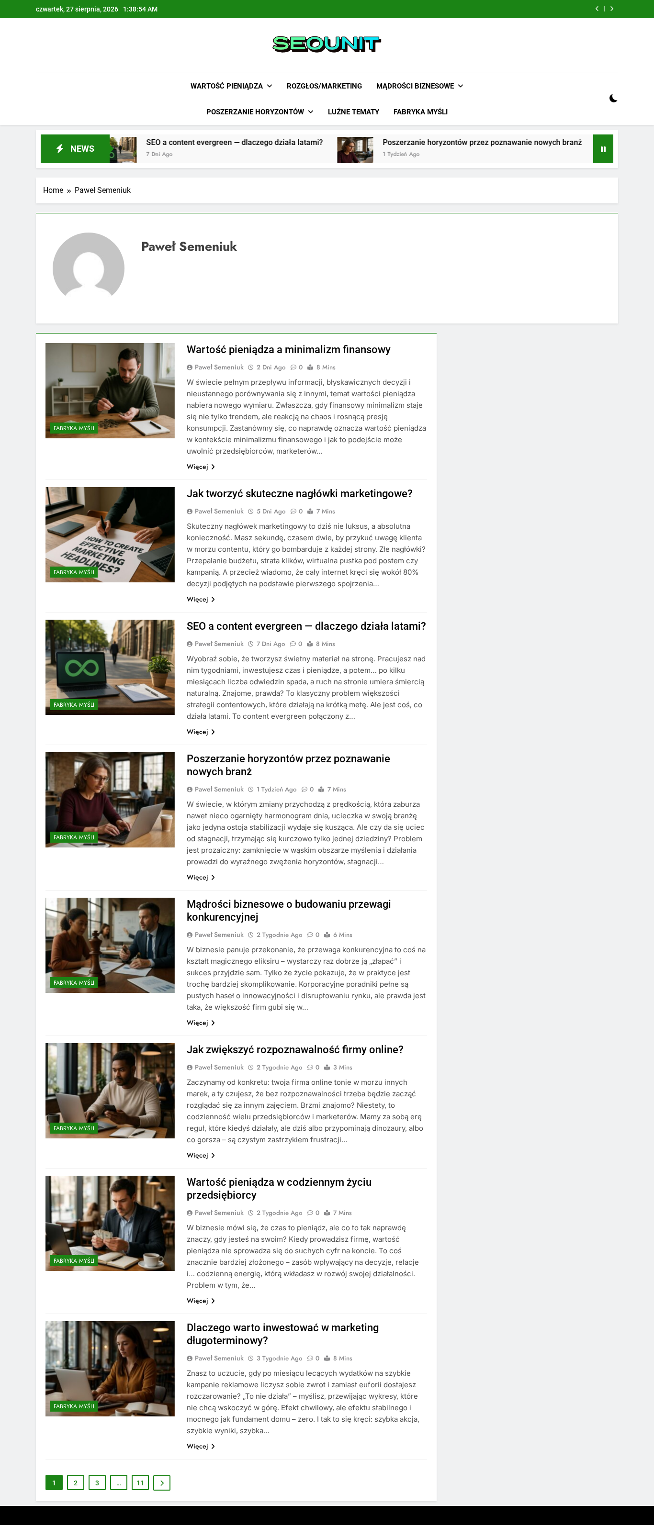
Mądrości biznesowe (415, 86)
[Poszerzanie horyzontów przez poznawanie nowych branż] (302, 155)
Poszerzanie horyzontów (255, 112)
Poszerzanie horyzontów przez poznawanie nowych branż (429, 142)
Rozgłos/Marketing (324, 86)
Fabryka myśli (421, 112)
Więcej (197, 466)
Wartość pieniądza (227, 86)
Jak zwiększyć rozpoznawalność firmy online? (295, 1050)
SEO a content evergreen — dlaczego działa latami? (181, 142)
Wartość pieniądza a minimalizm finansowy (289, 350)
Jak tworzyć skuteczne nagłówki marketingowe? (300, 494)
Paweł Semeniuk (219, 367)
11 (140, 1483)
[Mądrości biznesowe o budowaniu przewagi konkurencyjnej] (561, 155)
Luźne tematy (353, 112)
